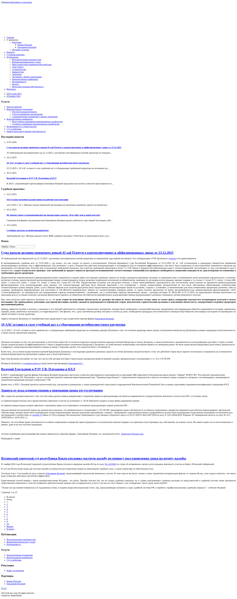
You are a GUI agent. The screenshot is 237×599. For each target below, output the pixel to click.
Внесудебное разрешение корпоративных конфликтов (37, 121)
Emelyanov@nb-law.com (132, 434)
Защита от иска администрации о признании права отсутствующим (52, 390)
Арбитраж (17, 74)
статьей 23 (37, 415)
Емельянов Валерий (27, 47)
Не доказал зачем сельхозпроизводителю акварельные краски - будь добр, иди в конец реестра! (53, 215)
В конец (10, 529)
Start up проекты (14, 107)
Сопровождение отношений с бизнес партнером (34, 117)
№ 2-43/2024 (110, 464)
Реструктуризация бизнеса (24, 112)
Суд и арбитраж (14, 129)
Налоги (15, 84)
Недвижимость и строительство (21, 126)
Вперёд (10, 526)
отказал (172, 258)
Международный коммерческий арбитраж (32, 64)
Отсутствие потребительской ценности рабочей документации (37, 199)
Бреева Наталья (25, 45)
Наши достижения (15, 570)
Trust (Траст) (18, 67)
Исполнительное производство (26, 59)
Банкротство (18, 72)
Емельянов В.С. (76, 363)
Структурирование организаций (27, 114)
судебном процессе (32, 363)
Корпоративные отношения (20, 109)
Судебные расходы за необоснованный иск (28, 230)
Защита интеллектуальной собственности (26, 131)
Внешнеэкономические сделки (26, 62)
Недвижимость (19, 82)
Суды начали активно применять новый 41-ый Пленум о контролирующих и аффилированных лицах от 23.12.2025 (64, 147)
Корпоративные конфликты (25, 79)
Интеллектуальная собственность (27, 87)
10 (8, 524)
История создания (20, 50)
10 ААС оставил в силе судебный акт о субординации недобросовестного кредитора (48, 163)
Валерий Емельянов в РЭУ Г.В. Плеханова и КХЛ (31, 178)
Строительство (19, 69)
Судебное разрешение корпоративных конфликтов (36, 124)
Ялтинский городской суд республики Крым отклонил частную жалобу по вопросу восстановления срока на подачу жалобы (93, 458)
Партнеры (17, 42)
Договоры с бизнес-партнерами (27, 77)
